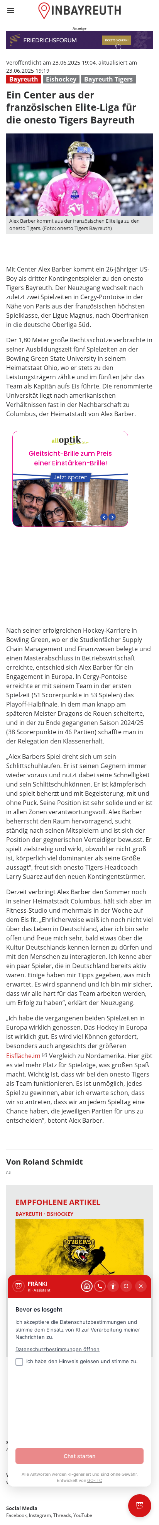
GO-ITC (94, 1480)
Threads (62, 1515)
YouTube (82, 1515)
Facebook (16, 1515)
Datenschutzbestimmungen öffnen (57, 1349)
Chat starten (79, 1456)
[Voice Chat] (100, 1286)
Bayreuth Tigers (108, 79)
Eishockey (61, 79)
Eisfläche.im (23, 1056)
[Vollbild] (126, 1286)
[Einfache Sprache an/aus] (113, 1286)
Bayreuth (23, 79)
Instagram (40, 1515)
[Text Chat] (87, 1286)
